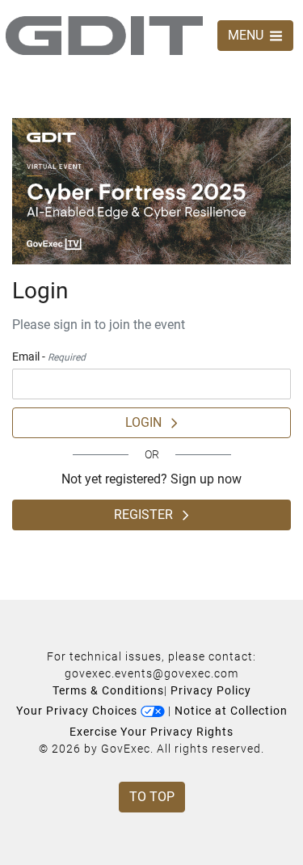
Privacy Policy (210, 690)
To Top (152, 796)
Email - (49, 356)
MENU (247, 35)
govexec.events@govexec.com (151, 673)
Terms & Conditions (108, 690)
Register (148, 514)
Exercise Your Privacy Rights (151, 731)
